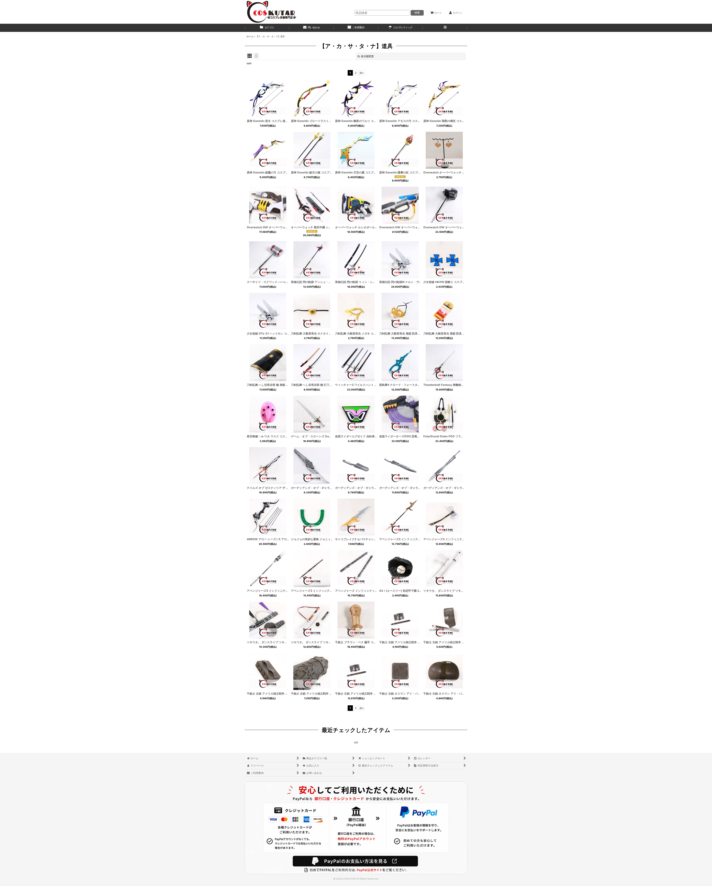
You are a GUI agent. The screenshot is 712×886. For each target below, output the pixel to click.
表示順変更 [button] (367, 56)
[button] (445, 28)
